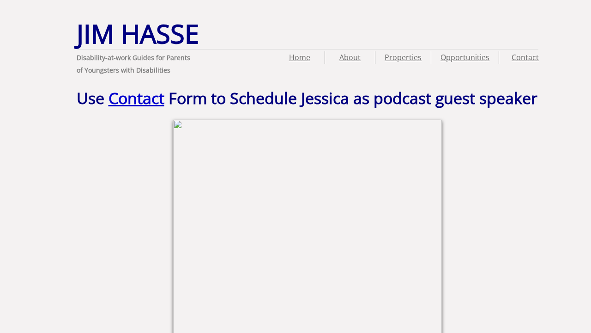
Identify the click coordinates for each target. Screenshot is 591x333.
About (350, 57)
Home (299, 57)
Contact (525, 57)
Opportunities (464, 57)
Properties (403, 57)
